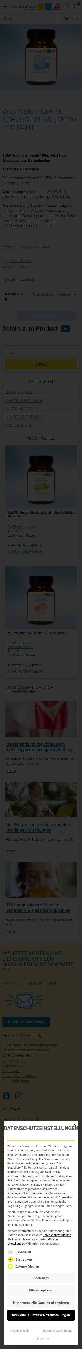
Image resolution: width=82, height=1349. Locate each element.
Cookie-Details (19, 1330)
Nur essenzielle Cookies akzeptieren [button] (41, 1303)
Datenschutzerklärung (57, 1235)
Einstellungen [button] (16, 1243)
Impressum (41, 1338)
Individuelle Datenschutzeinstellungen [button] (41, 1315)
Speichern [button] (41, 1278)
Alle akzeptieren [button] (41, 1290)
